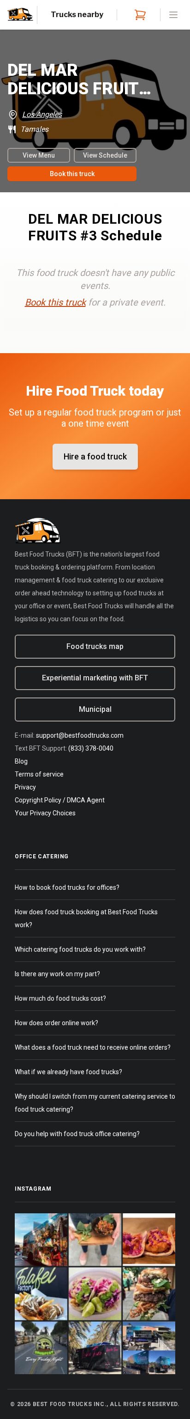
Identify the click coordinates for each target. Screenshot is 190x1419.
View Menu (39, 155)
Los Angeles (42, 114)
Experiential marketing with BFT (95, 677)
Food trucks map (95, 646)
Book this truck (72, 173)
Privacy (25, 787)
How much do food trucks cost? (60, 998)
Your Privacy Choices (45, 813)
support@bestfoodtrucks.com (80, 735)
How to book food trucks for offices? (67, 887)
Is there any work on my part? (57, 974)
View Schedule (105, 155)
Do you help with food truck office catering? (77, 1134)
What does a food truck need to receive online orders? (93, 1047)
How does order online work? (56, 1023)
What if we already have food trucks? (68, 1072)
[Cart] (138, 14)
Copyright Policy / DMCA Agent (60, 800)
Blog (21, 761)
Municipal (95, 709)
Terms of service (39, 774)
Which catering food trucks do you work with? (80, 949)
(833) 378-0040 (90, 748)
